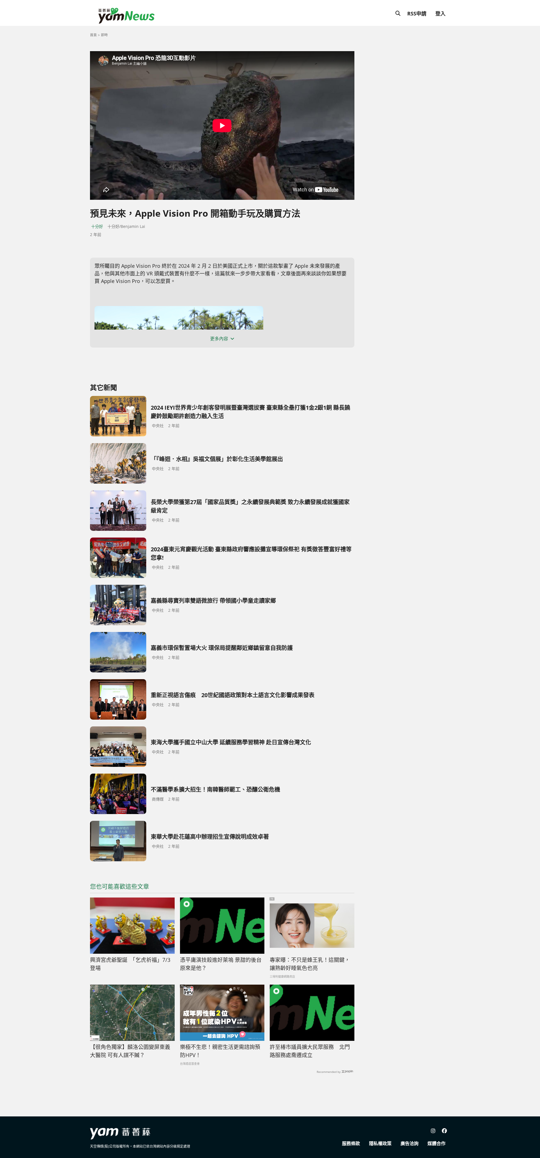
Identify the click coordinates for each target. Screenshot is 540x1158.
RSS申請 (416, 13)
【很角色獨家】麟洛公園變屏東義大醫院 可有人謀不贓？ (130, 1051)
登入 (440, 13)
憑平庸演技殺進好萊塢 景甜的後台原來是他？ (221, 964)
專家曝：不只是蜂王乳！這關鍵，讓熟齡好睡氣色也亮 (310, 964)
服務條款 (351, 1143)
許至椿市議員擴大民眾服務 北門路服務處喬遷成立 (310, 1051)
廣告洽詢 (409, 1143)
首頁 (93, 35)
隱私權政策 (380, 1143)
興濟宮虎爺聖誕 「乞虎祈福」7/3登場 (130, 964)
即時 (104, 35)
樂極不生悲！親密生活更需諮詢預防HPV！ (220, 1051)
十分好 (97, 226)
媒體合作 (437, 1143)
